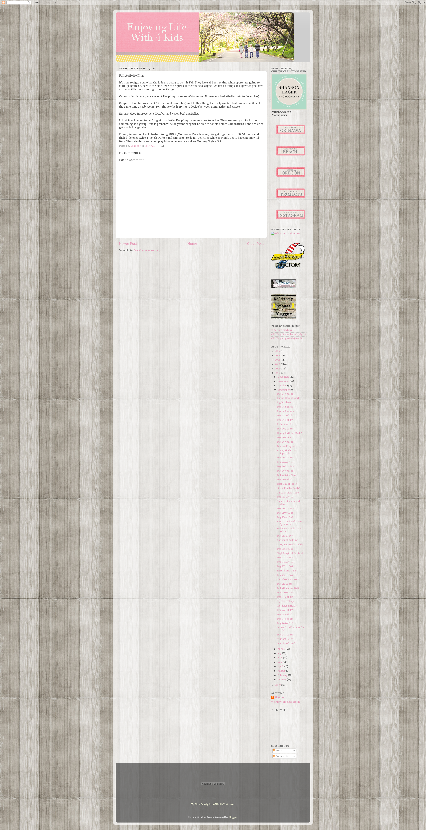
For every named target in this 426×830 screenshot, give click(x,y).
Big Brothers (284, 402)
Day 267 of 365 (285, 441)
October (282, 385)
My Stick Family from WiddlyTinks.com (213, 804)
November (284, 381)
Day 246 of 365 (285, 619)
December (284, 376)
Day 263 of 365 (285, 470)
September (284, 390)
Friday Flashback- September (287, 452)
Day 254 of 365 (285, 562)
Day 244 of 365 (285, 634)
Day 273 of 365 (285, 393)
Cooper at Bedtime (287, 540)
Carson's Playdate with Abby (289, 502)
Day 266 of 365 (285, 457)
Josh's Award (284, 424)
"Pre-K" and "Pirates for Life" (290, 629)
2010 (278, 373)
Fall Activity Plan (286, 475)
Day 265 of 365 (285, 462)
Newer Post (128, 244)
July (280, 653)
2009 (278, 685)
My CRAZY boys (285, 601)
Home (192, 244)
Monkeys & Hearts (287, 605)
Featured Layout (286, 446)
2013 (278, 359)
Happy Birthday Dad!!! (289, 433)
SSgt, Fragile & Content (290, 553)
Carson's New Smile (288, 492)
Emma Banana (285, 411)
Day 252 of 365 (285, 575)
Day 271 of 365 (285, 415)
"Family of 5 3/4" (286, 643)
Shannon (280, 697)
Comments (281, 756)
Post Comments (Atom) (147, 250)
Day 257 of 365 (285, 535)
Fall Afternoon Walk (288, 588)
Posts (278, 750)
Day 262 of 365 (285, 479)
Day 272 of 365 (285, 407)
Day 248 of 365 (285, 610)
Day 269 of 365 (285, 428)
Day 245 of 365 (285, 623)
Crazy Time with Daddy (290, 544)
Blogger (232, 817)
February (283, 675)
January (282, 679)
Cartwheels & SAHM (288, 579)
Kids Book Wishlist (281, 330)
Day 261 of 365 (285, 497)
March (281, 670)
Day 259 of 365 (285, 512)
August (282, 649)
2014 (278, 355)
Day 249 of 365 (285, 597)
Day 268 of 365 (285, 437)
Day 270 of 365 (285, 420)
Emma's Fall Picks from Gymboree (290, 523)
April (281, 666)
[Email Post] (161, 145)
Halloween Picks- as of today (290, 530)
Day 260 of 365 (285, 508)
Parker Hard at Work (288, 398)
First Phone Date (286, 570)
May (280, 662)
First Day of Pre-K (287, 484)
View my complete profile (285, 701)
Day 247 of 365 (285, 614)
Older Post (255, 244)
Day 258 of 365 (285, 517)
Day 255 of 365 (285, 557)
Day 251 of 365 (285, 583)
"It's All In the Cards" (288, 488)
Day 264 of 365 (285, 466)
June (280, 657)
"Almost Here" (285, 639)
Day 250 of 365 (285, 592)
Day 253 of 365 (285, 566)
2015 (277, 351)
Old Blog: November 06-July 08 (288, 334)
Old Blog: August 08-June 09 (287, 338)
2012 (278, 364)
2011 (277, 368)
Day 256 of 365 (285, 549)
